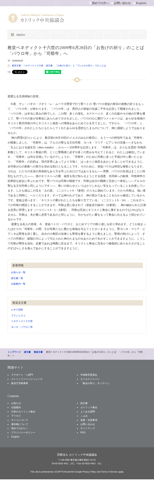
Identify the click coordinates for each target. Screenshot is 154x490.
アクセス (16, 415)
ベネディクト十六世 (33, 65)
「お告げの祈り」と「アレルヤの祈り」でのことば (80, 65)
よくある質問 (87, 411)
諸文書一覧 (17, 278)
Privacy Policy (89, 472)
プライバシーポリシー (23, 432)
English (141, 3)
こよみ (84, 415)
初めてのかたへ (19, 428)
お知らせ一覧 (18, 272)
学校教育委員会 (88, 374)
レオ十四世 (17, 309)
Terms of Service (109, 472)
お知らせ (16, 403)
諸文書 (49, 65)
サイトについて (19, 420)
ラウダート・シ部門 (22, 374)
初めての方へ (100, 3)
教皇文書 (16, 65)
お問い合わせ (122, 3)
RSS (82, 432)
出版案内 (16, 407)
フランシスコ (18, 315)
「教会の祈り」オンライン (94, 383)
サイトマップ (87, 428)
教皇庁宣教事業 (19, 383)
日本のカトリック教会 (23, 411)
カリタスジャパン (90, 379)
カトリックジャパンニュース (27, 379)
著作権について (19, 424)
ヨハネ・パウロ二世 (22, 327)
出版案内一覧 (18, 283)
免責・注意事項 (88, 420)
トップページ (14, 352)
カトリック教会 (88, 407)
